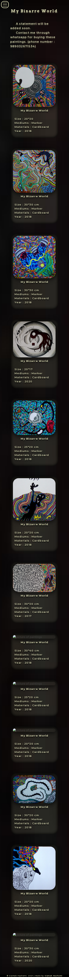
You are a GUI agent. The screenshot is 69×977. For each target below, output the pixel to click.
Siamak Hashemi (53, 976)
